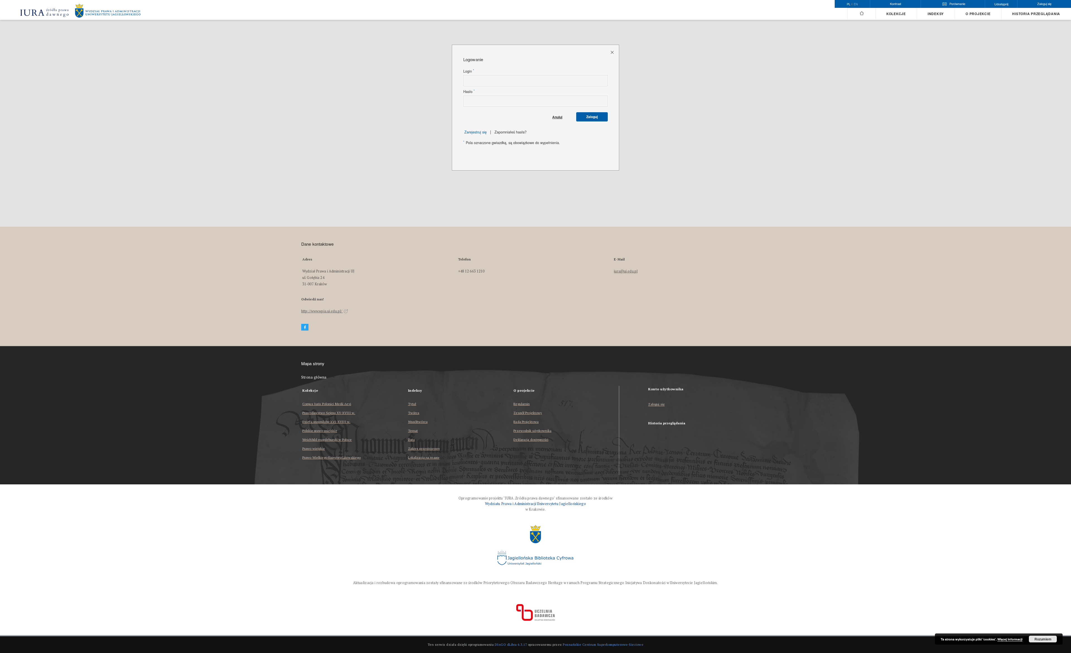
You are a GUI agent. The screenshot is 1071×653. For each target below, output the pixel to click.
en (856, 4)
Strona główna (314, 377)
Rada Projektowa (526, 422)
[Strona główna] (861, 13)
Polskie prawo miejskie (319, 431)
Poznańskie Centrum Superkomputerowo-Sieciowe (603, 644)
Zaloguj (592, 116)
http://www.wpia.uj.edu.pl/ (322, 311)
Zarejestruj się (475, 132)
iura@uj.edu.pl (626, 271)
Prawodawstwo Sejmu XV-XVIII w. (328, 413)
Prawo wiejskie (313, 448)
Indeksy (936, 13)
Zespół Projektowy (527, 413)
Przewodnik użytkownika (532, 431)
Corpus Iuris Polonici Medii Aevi (326, 404)
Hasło (469, 91)
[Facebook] (304, 327)
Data (411, 439)
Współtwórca (418, 422)
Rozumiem (1042, 639)
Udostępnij (1001, 4)
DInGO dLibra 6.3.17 (511, 644)
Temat (413, 431)
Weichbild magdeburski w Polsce (327, 439)
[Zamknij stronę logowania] (613, 52)
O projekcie (978, 13)
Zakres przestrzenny (424, 448)
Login (468, 71)
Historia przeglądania (1036, 13)
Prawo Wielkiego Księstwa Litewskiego (331, 457)
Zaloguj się (656, 404)
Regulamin (521, 404)
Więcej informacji (1009, 639)
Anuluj (557, 116)
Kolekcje (896, 13)
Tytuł (412, 404)
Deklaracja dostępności (530, 439)
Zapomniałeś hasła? (511, 132)
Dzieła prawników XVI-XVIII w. (326, 422)
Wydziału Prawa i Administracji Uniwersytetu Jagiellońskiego (535, 503)
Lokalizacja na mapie (424, 457)
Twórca (413, 413)
